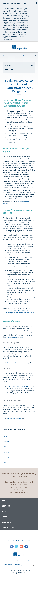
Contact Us (10, 540)
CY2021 (6, 436)
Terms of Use (11, 561)
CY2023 (6, 447)
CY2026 (7, 463)
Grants (25, 56)
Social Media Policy (24, 561)
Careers (28, 540)
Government (15, 56)
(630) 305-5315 (19, 490)
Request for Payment (14, 418)
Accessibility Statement (12, 564)
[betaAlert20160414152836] (35, 3)
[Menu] (4, 47)
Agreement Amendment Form (17, 363)
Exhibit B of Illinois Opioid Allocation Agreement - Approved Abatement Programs (18, 312)
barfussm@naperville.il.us (19, 492)
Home (5, 56)
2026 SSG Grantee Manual (14, 337)
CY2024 (7, 452)
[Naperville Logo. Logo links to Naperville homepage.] (19, 47)
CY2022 (6, 441)
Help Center (20, 540)
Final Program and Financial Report (19, 386)
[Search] (34, 47)
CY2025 (6, 457)
